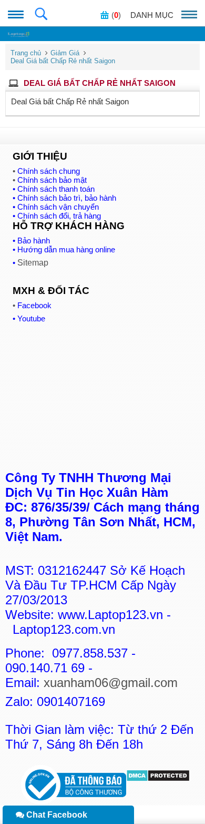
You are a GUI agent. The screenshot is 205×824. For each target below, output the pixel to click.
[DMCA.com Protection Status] (158, 778)
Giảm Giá (64, 53)
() (116, 15)
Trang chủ (26, 53)
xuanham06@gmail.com (111, 682)
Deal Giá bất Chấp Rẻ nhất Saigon (63, 61)
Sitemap (32, 262)
